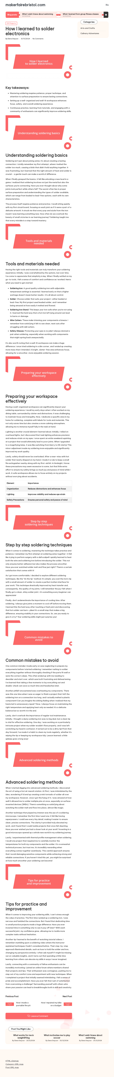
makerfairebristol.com (25, 5)
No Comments (38, 39)
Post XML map (12, 1067)
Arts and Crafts (87, 28)
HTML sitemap (12, 1061)
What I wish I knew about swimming (90, 1036)
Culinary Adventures (89, 33)
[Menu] (107, 5)
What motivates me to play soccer (57, 1036)
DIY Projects (11, 23)
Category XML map (14, 1064)
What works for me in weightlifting (23, 1036)
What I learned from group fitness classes (61, 14)
